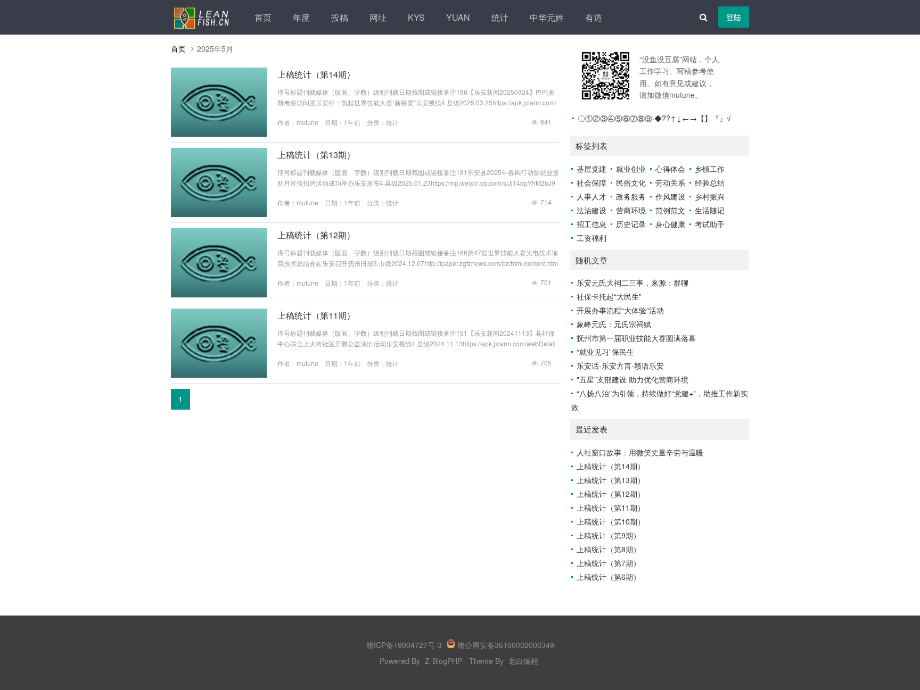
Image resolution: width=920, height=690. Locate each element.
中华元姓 (547, 17)
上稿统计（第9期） (608, 535)
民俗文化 (631, 182)
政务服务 (631, 196)
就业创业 (631, 168)
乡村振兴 (710, 196)
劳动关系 (670, 182)
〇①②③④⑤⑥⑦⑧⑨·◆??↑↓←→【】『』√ (654, 118)
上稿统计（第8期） (608, 549)
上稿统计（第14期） (316, 74)
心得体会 (670, 168)
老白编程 (523, 660)
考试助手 (710, 224)
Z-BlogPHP (443, 660)
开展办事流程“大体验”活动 (620, 310)
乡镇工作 (710, 168)
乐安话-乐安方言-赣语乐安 (620, 365)
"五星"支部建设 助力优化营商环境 (632, 379)
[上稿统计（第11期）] (219, 374)
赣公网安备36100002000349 (505, 644)
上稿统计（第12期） (316, 235)
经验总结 (710, 182)
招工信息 (591, 224)
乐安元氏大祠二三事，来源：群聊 (632, 282)
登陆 (733, 17)
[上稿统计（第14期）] (219, 133)
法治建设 (591, 210)
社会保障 (591, 182)
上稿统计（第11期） (316, 315)
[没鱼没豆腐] (201, 17)
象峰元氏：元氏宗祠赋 (614, 324)
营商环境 (631, 210)
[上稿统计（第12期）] (219, 294)
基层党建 (591, 168)
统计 (499, 17)
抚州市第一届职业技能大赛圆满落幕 (636, 337)
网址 (378, 17)
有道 (593, 17)
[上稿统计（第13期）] (219, 214)
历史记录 (631, 224)
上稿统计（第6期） (608, 576)
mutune (307, 122)
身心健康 (670, 224)
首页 (263, 17)
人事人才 (591, 196)
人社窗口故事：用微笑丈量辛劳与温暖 (640, 452)
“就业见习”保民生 (605, 351)
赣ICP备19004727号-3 (404, 644)
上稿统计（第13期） (316, 154)
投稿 (339, 17)
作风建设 (670, 196)
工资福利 (591, 237)
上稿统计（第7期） (608, 563)
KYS (416, 17)
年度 (301, 17)
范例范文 (670, 210)
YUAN (458, 17)
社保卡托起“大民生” (609, 296)
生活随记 (710, 210)
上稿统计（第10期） (611, 521)
